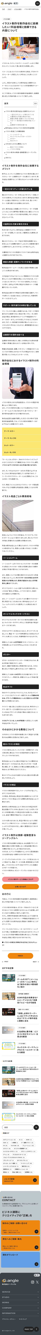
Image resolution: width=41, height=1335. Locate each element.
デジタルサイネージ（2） (19, 1154)
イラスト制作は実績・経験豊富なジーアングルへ (21, 153)
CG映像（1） (15, 1142)
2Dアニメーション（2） (9, 1139)
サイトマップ (23, 1319)
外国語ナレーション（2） (22, 1169)
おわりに (8, 158)
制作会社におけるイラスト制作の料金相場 (19, 128)
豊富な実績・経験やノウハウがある (22, 119)
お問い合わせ (19, 887)
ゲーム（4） (6, 1154)
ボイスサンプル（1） (22, 1160)
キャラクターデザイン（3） (10, 1151)
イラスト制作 (18, 9)
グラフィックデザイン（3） (28, 1151)
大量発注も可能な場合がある (20, 117)
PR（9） (5, 1145)
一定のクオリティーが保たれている (22, 115)
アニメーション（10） (28, 1145)
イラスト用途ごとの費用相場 (15, 131)
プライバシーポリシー (9, 1319)
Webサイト (14, 141)
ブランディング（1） (8, 1160)
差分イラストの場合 (17, 147)
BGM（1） (6, 1142)
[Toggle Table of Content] (34, 103)
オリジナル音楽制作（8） (21, 1148)
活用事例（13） (29, 1172)
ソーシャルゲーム (16, 135)
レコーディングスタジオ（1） (11, 1166)
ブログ (9, 9)
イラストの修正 (15, 149)
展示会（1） (6, 1172)
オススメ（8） (7, 1148)
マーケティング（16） (27, 1163)
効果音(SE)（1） (7, 1169)
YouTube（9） (15, 1145)
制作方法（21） (26, 1166)
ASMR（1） (29, 1139)
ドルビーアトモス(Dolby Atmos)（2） (14, 1157)
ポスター (13, 139)
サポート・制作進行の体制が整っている (22, 122)
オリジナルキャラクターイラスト (21, 137)
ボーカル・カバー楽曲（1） (10, 1163)
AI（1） (21, 1139)
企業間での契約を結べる (18, 125)
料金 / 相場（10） (17, 1172)
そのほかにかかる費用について (16, 144)
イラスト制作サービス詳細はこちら (20, 879)
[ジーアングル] (10, 1281)
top (3, 9)
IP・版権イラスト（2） (27, 1142)
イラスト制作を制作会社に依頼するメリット (20, 111)
